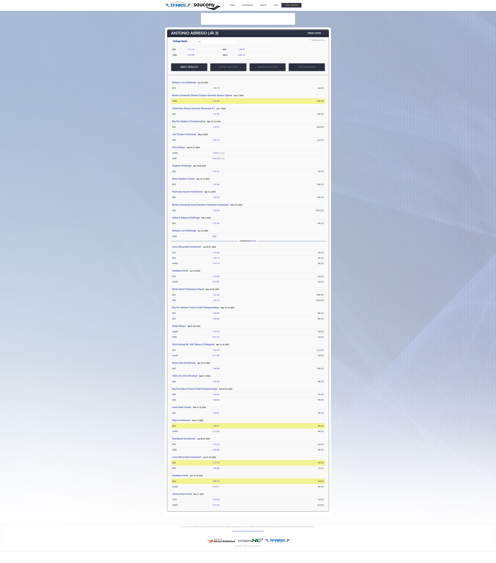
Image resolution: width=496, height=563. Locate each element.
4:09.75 (241, 55)
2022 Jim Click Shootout (184, 375)
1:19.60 (216, 252)
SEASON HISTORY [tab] (267, 67)
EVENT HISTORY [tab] (228, 67)
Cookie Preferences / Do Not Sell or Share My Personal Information (288, 527)
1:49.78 (216, 88)
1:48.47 (241, 49)
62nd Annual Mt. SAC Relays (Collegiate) (193, 344)
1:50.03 (216, 394)
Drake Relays (179, 326)
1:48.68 (216, 368)
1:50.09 (216, 400)
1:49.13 (216, 300)
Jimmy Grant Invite (182, 494)
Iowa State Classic (181, 407)
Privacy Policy (186, 527)
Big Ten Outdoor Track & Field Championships (195, 307)
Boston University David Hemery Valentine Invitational (200, 204)
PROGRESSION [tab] (306, 67)
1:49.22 (216, 444)
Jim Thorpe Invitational (184, 134)
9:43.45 (216, 158)
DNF (215, 236)
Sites (228, 527)
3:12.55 (216, 505)
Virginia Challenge (181, 165)
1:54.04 (216, 210)
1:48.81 (216, 413)
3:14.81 (216, 282)
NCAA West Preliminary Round (188, 289)
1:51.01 (216, 171)
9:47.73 (216, 337)
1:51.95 (216, 114)
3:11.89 (216, 355)
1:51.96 (216, 295)
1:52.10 (216, 258)
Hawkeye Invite (180, 270)
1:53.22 (216, 197)
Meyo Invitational (181, 420)
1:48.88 (216, 468)
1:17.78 (190, 49)
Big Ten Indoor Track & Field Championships (195, 388)
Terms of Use (219, 527)
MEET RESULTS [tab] (189, 67)
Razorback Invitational (183, 438)
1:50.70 (216, 350)
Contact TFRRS (254, 527)
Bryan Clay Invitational (184, 362)
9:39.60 (216, 450)
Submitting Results (239, 527)
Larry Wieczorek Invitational (187, 246)
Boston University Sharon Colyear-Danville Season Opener (202, 95)
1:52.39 (216, 223)
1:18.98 (216, 276)
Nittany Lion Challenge (184, 82)
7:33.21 (216, 153)
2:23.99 (190, 55)
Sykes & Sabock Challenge (186, 217)
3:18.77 (216, 486)
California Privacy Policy (203, 527)
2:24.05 (216, 499)
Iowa (323, 40)
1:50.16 (216, 140)
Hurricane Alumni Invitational (187, 191)
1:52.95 (216, 313)
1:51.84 (216, 184)
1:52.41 (216, 127)
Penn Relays (178, 147)
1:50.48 (216, 381)
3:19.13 (216, 263)
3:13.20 (216, 431)
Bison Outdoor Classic (183, 178)
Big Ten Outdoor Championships (188, 121)
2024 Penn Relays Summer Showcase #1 (193, 108)
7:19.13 (216, 331)
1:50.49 (216, 319)
